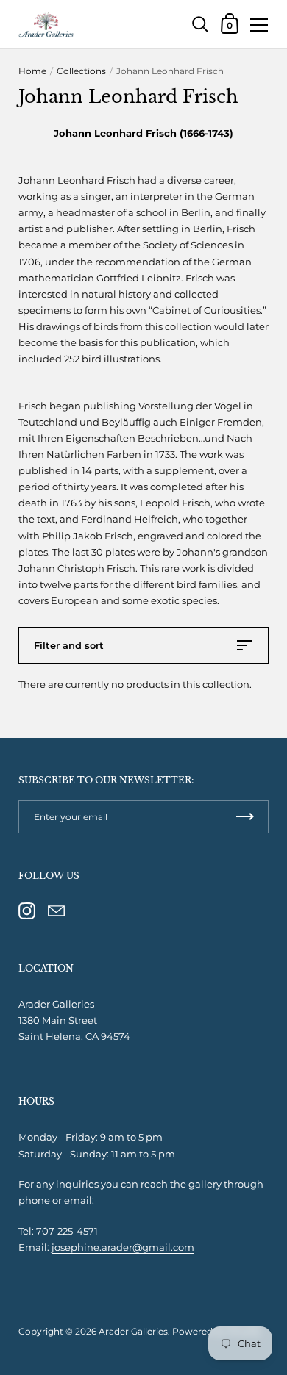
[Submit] (245, 816)
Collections (81, 70)
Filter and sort (69, 645)
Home (32, 70)
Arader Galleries (133, 1331)
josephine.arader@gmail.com (123, 1247)
